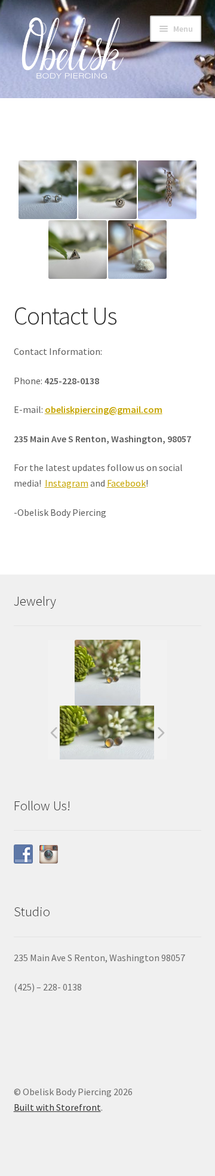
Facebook (126, 483)
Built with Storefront (57, 1107)
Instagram (66, 483)
